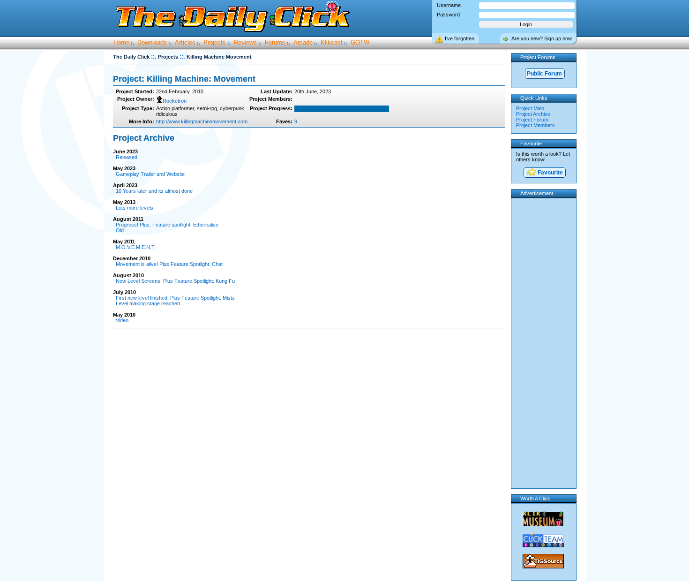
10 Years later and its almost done (154, 191)
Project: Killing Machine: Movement (184, 78)
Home (121, 42)
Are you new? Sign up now (541, 38)
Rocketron (175, 101)
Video (122, 320)
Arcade (303, 42)
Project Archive (533, 114)
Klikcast (332, 42)
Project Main (530, 108)
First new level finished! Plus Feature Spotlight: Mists (175, 298)
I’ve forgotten (459, 38)
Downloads (152, 42)
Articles (185, 42)
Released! (127, 157)
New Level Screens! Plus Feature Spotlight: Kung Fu (175, 281)
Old (120, 230)
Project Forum (532, 119)
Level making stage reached (148, 303)
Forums (275, 42)
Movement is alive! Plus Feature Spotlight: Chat (169, 264)
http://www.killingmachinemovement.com (201, 121)
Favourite (549, 172)
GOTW (360, 42)
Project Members (535, 125)
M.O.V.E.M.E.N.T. (136, 247)
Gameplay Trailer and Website (150, 174)
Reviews (245, 42)
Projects (214, 42)
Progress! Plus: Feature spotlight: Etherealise (167, 224)
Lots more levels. (135, 208)
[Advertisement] (310, 358)
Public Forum (544, 73)
